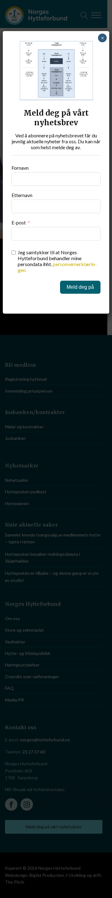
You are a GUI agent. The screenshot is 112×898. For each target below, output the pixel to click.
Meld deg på (80, 287)
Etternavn (22, 195)
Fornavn (20, 168)
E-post (19, 222)
